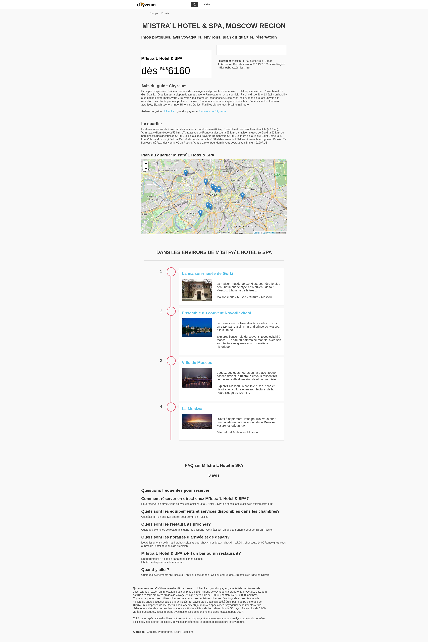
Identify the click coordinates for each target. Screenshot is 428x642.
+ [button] (146, 163)
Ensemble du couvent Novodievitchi (216, 313)
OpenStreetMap (269, 232)
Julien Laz (169, 111)
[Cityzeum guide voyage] (148, 4)
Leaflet (256, 232)
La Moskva (192, 408)
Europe (154, 13)
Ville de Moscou (197, 362)
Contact (151, 631)
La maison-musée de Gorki (207, 273)
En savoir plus (197, 601)
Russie (165, 13)
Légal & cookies (183, 631)
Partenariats (165, 631)
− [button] (146, 168)
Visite (207, 4)
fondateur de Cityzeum (212, 111)
